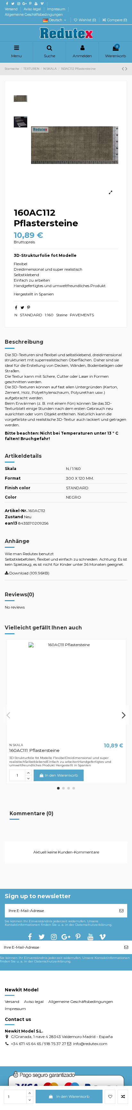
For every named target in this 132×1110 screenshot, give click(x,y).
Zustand (14, 516)
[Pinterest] (28, 307)
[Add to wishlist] (110, 1097)
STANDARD (31, 314)
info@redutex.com (90, 1043)
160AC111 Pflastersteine (34, 750)
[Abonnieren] (121, 910)
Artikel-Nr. (16, 510)
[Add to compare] (123, 1097)
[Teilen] (16, 307)
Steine (61, 314)
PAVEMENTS (82, 314)
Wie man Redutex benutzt (29, 553)
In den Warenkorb (72, 1096)
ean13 (11, 523)
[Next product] (126, 68)
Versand (12, 9)
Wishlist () (87, 20)
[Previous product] (123, 68)
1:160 (49, 314)
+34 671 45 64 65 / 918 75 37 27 (38, 1043)
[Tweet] (22, 307)
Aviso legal (33, 9)
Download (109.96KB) (28, 573)
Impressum (56, 9)
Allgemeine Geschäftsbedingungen (34, 15)
